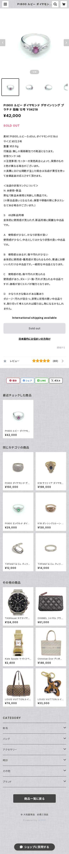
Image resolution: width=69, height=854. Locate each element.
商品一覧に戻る (34, 798)
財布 (5, 728)
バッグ (6, 738)
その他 (6, 770)
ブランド (7, 781)
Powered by (30, 820)
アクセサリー (10, 749)
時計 (5, 760)
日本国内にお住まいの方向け (34, 338)
